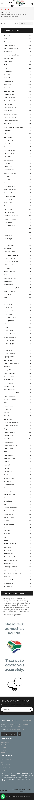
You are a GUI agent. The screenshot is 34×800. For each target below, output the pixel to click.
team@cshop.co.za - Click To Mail (15, 727)
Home (3, 12)
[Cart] (32, 3)
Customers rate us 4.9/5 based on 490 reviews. (21, 790)
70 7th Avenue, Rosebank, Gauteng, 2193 (18, 724)
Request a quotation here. (22, 720)
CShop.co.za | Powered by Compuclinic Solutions (17, 796)
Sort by (15, 23)
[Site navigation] (2, 3)
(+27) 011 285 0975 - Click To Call (15, 729)
